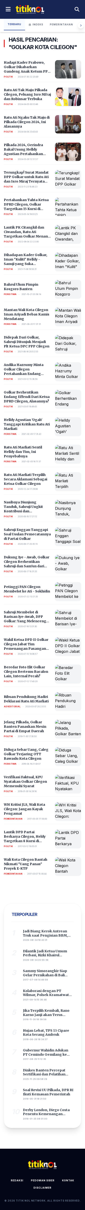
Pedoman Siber (43, 1180)
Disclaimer (42, 1187)
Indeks (38, 24)
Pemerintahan (61, 24)
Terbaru (14, 24)
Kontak (68, 1180)
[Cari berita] (77, 9)
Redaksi (17, 1180)
